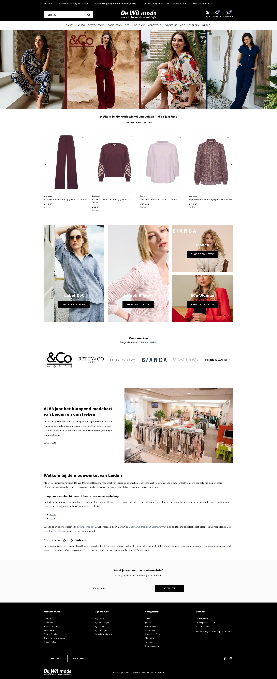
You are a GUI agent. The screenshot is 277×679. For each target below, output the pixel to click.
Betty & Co (134, 526)
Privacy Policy (50, 642)
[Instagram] (231, 659)
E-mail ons (79, 658)
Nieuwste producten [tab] (139, 122)
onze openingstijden (208, 546)
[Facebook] (224, 659)
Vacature (171, 25)
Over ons (48, 618)
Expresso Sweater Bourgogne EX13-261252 (111, 201)
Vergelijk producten (103, 634)
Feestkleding (96, 25)
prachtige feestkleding (55, 531)
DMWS (143, 672)
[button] (134, 104)
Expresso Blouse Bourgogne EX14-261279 (210, 199)
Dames (70, 25)
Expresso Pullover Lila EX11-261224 (158, 199)
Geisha (154, 526)
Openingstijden (189, 25)
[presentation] (46, 165)
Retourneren (49, 630)
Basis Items (115, 25)
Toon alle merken (147, 342)
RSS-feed (159, 672)
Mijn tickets (99, 626)
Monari (144, 526)
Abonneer (169, 588)
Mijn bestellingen (102, 622)
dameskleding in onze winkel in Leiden (119, 502)
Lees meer (50, 442)
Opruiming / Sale (135, 25)
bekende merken (85, 526)
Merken (206, 25)
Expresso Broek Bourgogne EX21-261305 (65, 199)
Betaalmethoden (51, 626)
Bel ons (55, 658)
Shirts (52, 518)
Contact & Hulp (50, 634)
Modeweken (155, 25)
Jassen (81, 25)
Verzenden (49, 622)
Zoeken (89, 14)
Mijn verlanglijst (101, 630)
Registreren (99, 618)
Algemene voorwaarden (54, 638)
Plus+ (150, 672)
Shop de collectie (74, 304)
